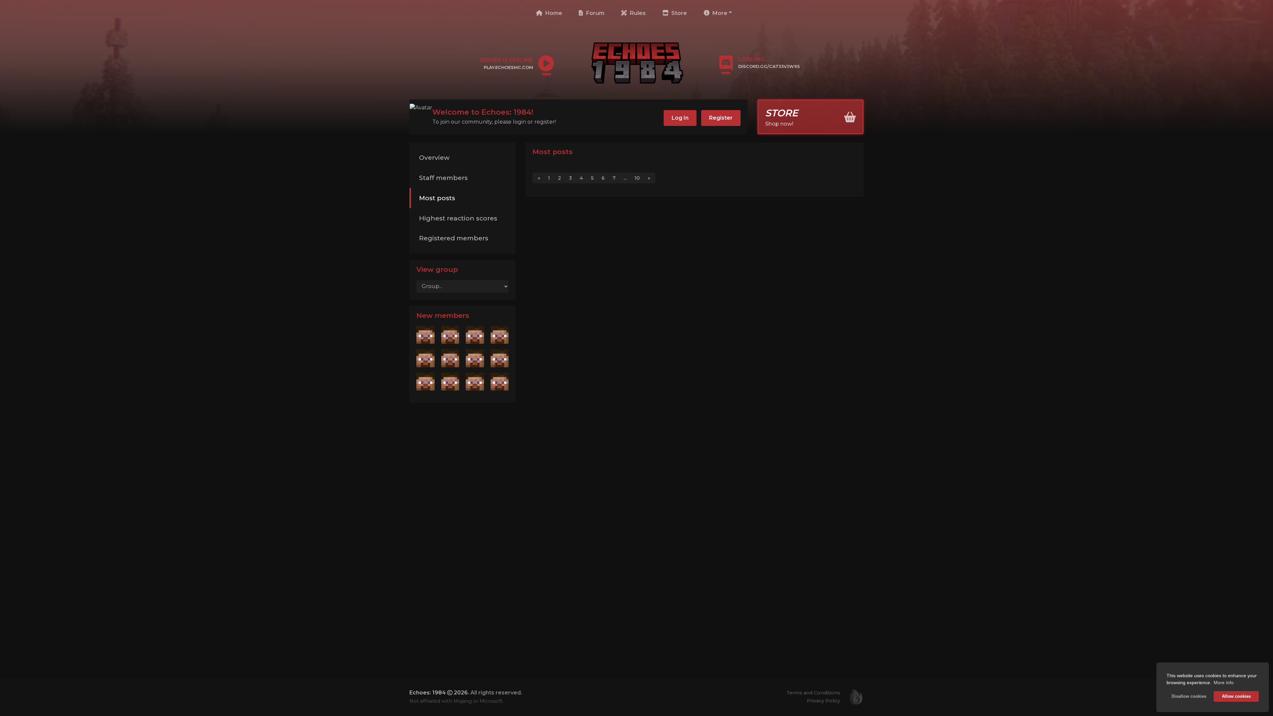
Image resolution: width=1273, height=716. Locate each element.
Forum (594, 13)
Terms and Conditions (813, 693)
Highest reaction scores (458, 218)
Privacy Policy (823, 701)
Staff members (443, 178)
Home (552, 13)
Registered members (453, 238)
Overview (434, 157)
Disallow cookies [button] (1189, 696)
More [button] (718, 13)
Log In (680, 118)
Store (678, 13)
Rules (637, 13)
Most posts (437, 198)
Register (721, 118)
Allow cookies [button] (1236, 696)
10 (637, 178)
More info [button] (1224, 682)
